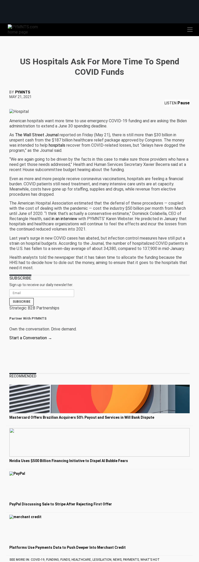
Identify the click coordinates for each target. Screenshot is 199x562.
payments (131, 559)
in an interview (64, 218)
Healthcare (81, 559)
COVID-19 (38, 559)
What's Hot (150, 559)
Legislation (102, 559)
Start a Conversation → (30, 337)
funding (52, 559)
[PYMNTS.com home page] (26, 29)
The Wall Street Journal (37, 134)
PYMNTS (22, 92)
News (117, 559)
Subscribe (21, 301)
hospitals (57, 145)
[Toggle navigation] (190, 29)
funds (65, 559)
